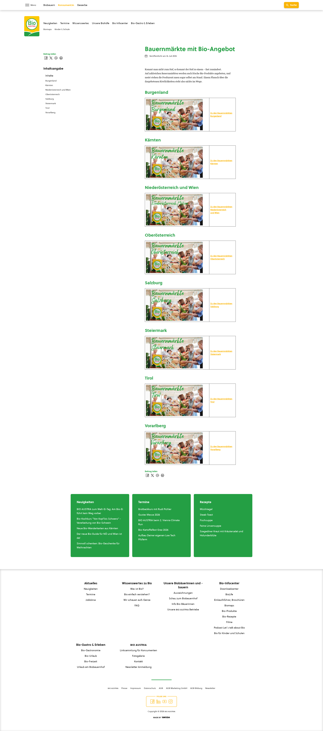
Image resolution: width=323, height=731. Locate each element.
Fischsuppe (206, 520)
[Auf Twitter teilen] (152, 475)
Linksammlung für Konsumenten (138, 650)
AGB (161, 688)
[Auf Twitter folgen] (158, 701)
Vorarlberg (50, 112)
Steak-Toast (206, 514)
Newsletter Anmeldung (138, 667)
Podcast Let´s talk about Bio (229, 627)
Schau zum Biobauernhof (183, 598)
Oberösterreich (52, 94)
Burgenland (51, 81)
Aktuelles (90, 583)
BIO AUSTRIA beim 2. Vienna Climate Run (159, 522)
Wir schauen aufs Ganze (137, 600)
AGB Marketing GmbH (176, 688)
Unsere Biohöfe (100, 23)
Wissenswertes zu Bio (137, 583)
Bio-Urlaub (91, 656)
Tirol (47, 108)
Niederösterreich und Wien (58, 90)
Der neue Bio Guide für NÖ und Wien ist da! (99, 536)
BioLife (229, 594)
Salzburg (49, 99)
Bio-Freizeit (90, 661)
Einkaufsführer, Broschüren (229, 600)
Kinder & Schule (62, 29)
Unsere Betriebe (183, 609)
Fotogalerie (138, 656)
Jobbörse (91, 600)
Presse (124, 688)
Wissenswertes (80, 23)
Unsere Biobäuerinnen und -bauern (183, 585)
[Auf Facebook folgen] (152, 701)
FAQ (136, 605)
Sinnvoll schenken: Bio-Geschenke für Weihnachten (98, 545)
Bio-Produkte (229, 611)
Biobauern (49, 5)
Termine (64, 23)
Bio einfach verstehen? (137, 594)
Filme (229, 622)
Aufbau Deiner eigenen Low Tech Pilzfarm (156, 537)
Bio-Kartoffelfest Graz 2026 (153, 529)
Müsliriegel (206, 509)
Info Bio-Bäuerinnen (183, 604)
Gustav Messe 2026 (149, 514)
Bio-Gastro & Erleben (143, 23)
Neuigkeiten (50, 23)
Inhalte (49, 75)
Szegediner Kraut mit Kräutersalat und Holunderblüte (221, 533)
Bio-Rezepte (229, 616)
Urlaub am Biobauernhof (91, 667)
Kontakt (138, 661)
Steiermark (50, 103)
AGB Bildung (196, 688)
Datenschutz (150, 688)
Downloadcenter (229, 588)
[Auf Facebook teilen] (147, 475)
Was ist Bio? (137, 588)
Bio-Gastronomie (90, 650)
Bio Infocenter (120, 23)
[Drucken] (162, 475)
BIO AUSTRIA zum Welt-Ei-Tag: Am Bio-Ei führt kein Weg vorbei (100, 511)
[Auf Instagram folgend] (171, 701)
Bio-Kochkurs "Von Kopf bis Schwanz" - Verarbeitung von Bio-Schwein (99, 520)
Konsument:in (66, 5)
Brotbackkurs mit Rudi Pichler (154, 509)
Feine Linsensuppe (210, 525)
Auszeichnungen (183, 592)
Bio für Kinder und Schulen (229, 633)
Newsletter (210, 688)
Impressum (135, 688)
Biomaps (47, 29)
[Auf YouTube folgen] (165, 701)
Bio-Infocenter (229, 583)
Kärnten (49, 85)
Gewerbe (82, 5)
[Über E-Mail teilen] (157, 475)
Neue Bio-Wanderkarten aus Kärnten (97, 528)
